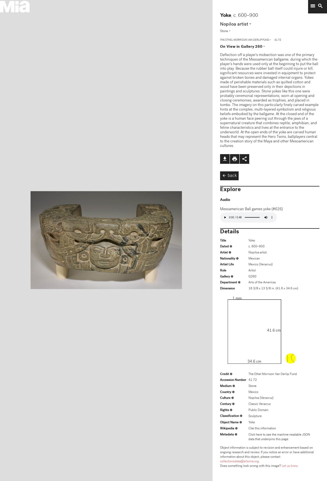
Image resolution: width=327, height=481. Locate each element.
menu (313, 6)
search (320, 6)
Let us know (290, 466)
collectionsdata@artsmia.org (239, 461)
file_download (225, 159)
